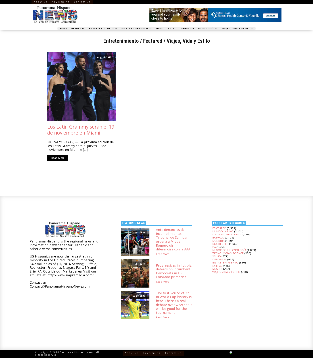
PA (214, 247)
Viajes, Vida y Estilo (236, 28)
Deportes (78, 28)
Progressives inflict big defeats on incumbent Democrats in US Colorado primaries (174, 271)
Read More (57, 158)
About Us (41, 1)
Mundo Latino (166, 28)
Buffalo (218, 237)
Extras (217, 265)
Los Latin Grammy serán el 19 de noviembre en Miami (80, 130)
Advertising (61, 1)
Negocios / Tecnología (198, 28)
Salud (216, 256)
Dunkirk (218, 240)
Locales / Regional (135, 28)
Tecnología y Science (228, 253)
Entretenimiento (101, 28)
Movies (217, 269)
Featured (152, 41)
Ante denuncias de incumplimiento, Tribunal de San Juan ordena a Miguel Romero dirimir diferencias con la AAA (173, 239)
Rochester (220, 244)
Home (63, 28)
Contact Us (82, 1)
